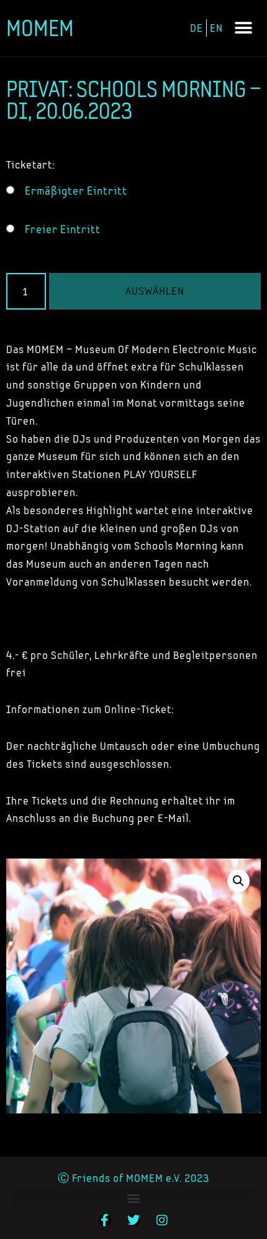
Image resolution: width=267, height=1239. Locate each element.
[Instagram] (162, 1220)
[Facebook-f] (105, 1220)
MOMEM (40, 28)
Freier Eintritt (63, 229)
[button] (243, 28)
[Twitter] (133, 1220)
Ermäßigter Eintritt (76, 191)
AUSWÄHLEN (154, 290)
